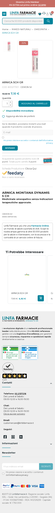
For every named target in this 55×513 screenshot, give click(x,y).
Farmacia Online (40, 226)
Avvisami (10, 148)
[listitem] (27, 279)
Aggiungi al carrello (34, 103)
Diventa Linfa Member (27, 2)
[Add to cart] (41, 298)
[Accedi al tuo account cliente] (47, 13)
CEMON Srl (26, 87)
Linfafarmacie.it (19, 494)
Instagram (13, 437)
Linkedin (21, 437)
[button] (5, 279)
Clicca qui (30, 168)
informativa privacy (19, 475)
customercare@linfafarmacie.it (19, 423)
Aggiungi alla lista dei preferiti (20, 116)
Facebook (5, 437)
